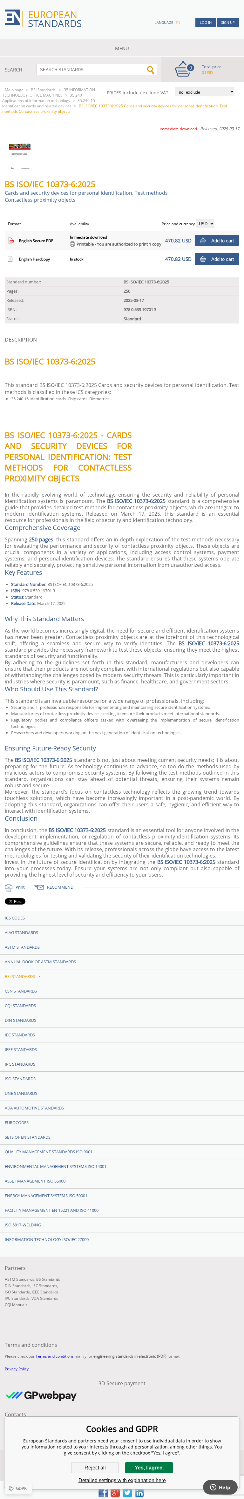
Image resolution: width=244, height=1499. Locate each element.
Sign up (228, 22)
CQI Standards (20, 1005)
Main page (14, 89)
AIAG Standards (21, 932)
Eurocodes (17, 1122)
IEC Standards (20, 1035)
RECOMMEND (60, 887)
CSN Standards (21, 991)
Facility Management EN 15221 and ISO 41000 (51, 1210)
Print (20, 887)
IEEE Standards (21, 1049)
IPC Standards (20, 1064)
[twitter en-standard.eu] (127, 1495)
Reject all (95, 1467)
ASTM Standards (22, 947)
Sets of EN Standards (28, 1137)
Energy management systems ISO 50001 (46, 1195)
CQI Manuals (16, 1304)
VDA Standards (44, 1298)
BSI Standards (44, 89)
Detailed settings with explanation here (122, 1480)
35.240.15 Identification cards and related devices (48, 103)
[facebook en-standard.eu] (103, 1495)
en (178, 22)
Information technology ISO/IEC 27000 (47, 1239)
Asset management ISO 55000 (35, 1181)
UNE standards (21, 1093)
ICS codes (15, 918)
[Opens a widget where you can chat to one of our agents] (220, 1488)
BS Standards (48, 1279)
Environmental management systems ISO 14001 (55, 1166)
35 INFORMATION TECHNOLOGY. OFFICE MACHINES (48, 92)
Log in (206, 22)
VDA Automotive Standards (34, 1108)
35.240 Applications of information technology (42, 97)
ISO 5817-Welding (23, 1225)
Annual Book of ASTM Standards (40, 962)
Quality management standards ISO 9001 (48, 1152)
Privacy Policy (17, 1369)
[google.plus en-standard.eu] (115, 1495)
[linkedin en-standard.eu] (139, 1495)
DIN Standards (20, 1020)
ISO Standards (20, 1079)
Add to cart (222, 240)
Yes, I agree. (149, 1467)
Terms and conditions (55, 1356)
